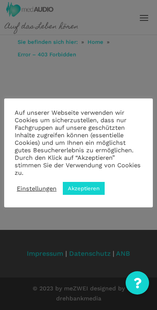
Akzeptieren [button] (84, 188)
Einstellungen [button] (37, 188)
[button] (137, 283)
